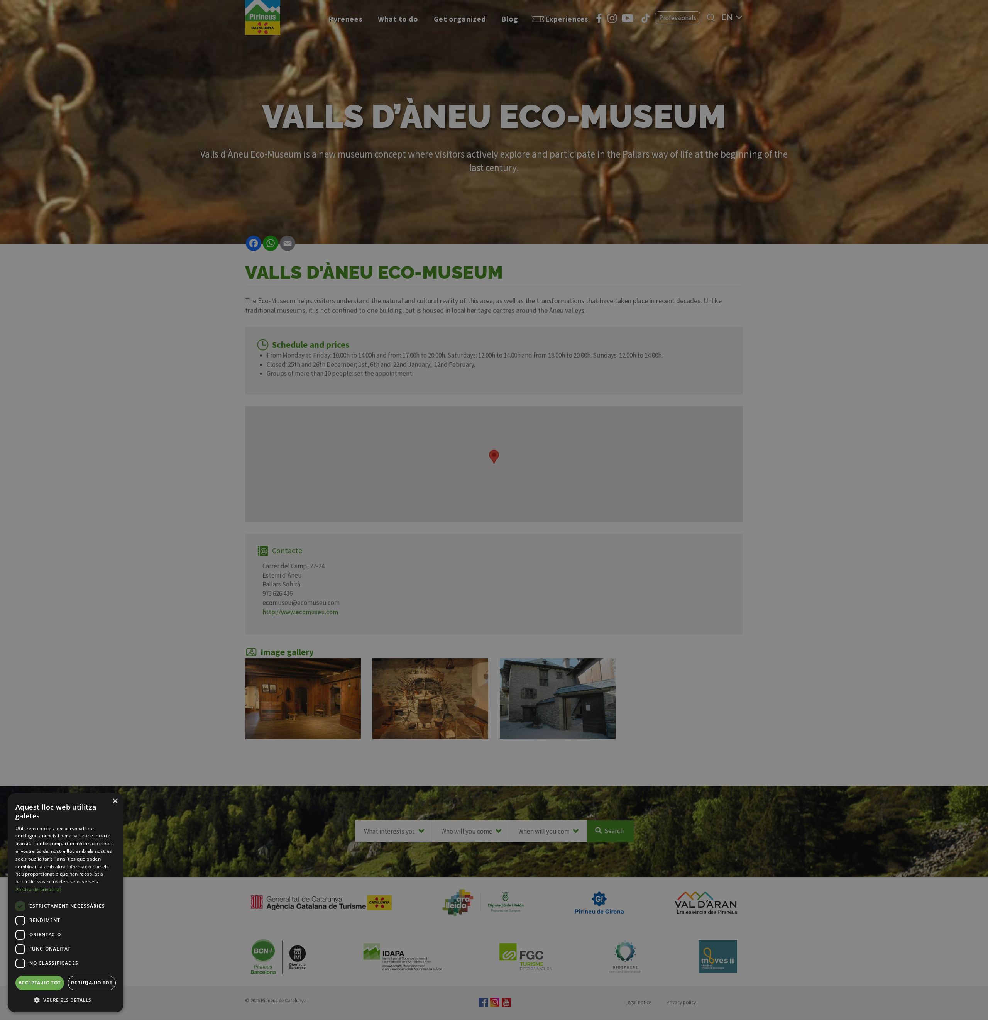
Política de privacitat (38, 889)
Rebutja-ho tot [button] (91, 982)
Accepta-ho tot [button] (40, 982)
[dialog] (66, 902)
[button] (65, 1000)
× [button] (115, 801)
